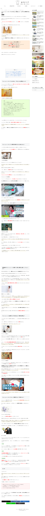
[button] (20, 503)
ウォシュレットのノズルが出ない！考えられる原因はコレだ (14, 71)
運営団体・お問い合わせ (35, 82)
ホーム (17, 509)
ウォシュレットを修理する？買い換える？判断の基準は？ (14, 74)
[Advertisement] (15, 62)
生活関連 (3, 14)
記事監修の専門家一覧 (35, 80)
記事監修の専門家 (20, 509)
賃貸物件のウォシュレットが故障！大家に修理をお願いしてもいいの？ (15, 73)
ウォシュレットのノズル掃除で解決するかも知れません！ (14, 72)
